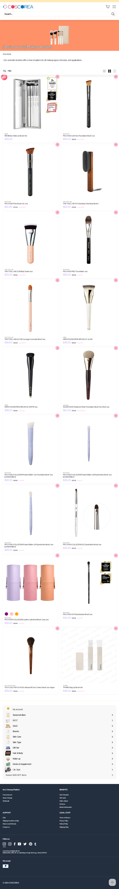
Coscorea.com (7, 795)
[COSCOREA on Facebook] (14, 844)
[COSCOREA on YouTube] (19, 844)
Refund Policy (64, 824)
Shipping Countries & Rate (11, 821)
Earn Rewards (64, 795)
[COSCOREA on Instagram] (9, 844)
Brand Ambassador (66, 807)
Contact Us (6, 827)
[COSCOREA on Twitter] (25, 844)
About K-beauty (7, 798)
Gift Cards (63, 798)
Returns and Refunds (9, 824)
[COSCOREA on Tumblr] (35, 844)
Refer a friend (64, 801)
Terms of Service (65, 818)
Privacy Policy (64, 821)
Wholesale (6, 801)
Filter (9, 71)
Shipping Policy (64, 827)
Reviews (62, 804)
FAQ (4, 818)
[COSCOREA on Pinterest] (30, 844)
